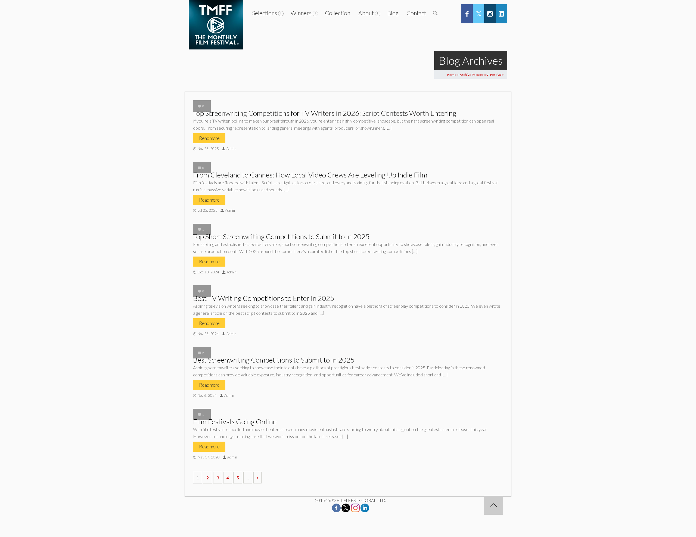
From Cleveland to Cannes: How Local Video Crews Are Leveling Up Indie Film (310, 174)
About (366, 13)
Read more (209, 138)
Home (451, 75)
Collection (337, 13)
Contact (416, 13)
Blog (393, 13)
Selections (264, 13)
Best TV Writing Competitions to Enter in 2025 (263, 298)
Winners (301, 13)
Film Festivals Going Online (234, 421)
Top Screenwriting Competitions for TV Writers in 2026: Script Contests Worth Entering (324, 113)
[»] (257, 477)
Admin (231, 148)
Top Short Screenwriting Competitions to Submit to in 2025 (281, 236)
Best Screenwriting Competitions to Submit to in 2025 (274, 359)
